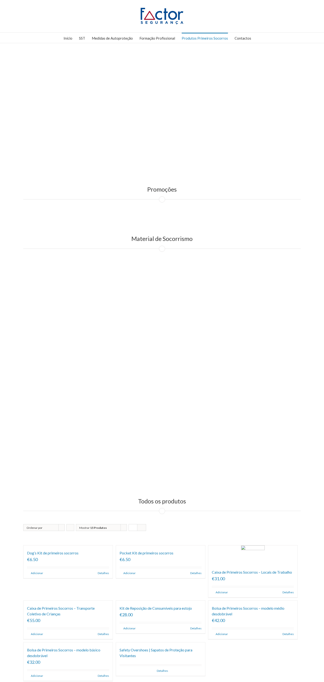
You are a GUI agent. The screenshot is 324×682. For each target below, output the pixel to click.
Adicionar (37, 573)
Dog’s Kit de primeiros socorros (53, 553)
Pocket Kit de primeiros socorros (146, 553)
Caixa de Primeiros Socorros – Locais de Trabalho (252, 572)
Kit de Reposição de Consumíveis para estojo (156, 608)
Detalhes (103, 573)
